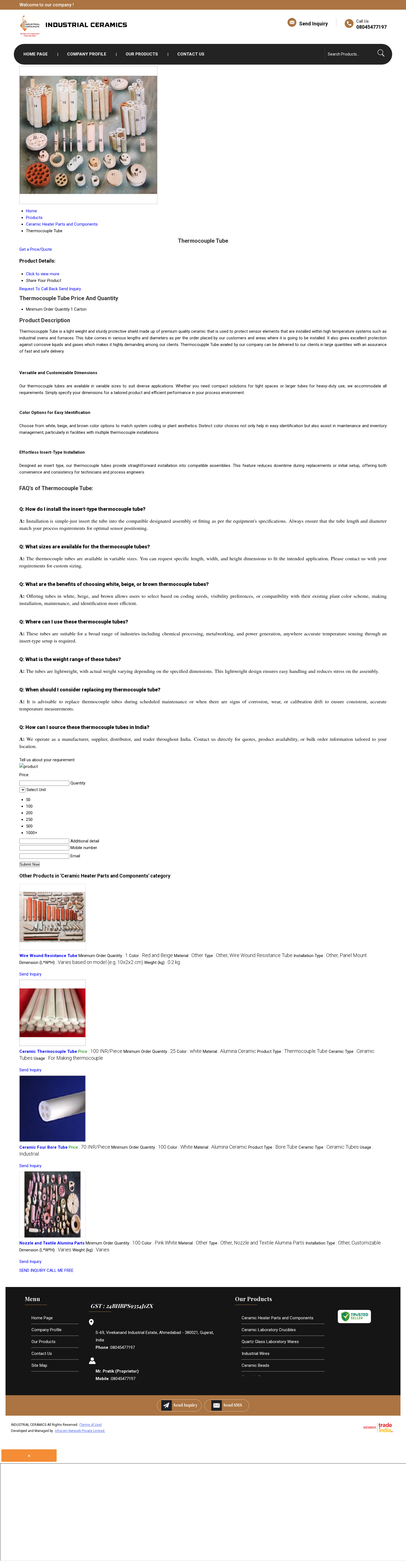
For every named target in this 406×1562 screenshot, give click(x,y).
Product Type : (292, 1051)
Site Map (39, 1365)
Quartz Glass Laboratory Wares (270, 1341)
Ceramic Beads (255, 1365)
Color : (151, 955)
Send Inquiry (313, 24)
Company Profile (86, 54)
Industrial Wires (256, 1353)
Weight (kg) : (162, 962)
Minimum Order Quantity (48, 309)
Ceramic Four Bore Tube (43, 1147)
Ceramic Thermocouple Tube (48, 1051)
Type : (248, 955)
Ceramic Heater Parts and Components (277, 1317)
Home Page (35, 54)
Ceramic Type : (329, 1147)
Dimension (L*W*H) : (81, 962)
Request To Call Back (38, 288)
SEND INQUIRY (32, 1270)
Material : (188, 955)
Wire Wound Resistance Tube (48, 955)
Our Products (142, 54)
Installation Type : (330, 955)
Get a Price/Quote (35, 249)
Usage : (68, 1058)
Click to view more (42, 273)
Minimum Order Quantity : (103, 955)
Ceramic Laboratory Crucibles (269, 1329)
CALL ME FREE (60, 1270)
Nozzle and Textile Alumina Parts (52, 1243)
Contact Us (190, 54)
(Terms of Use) (90, 1425)
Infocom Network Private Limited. (80, 1431)
